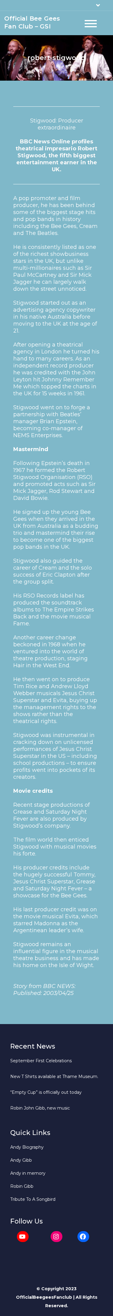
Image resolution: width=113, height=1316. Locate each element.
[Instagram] (56, 1236)
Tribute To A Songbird (32, 1199)
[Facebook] (83, 1236)
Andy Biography (27, 1147)
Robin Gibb (21, 1186)
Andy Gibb (21, 1160)
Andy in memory (28, 1173)
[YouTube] (23, 1236)
